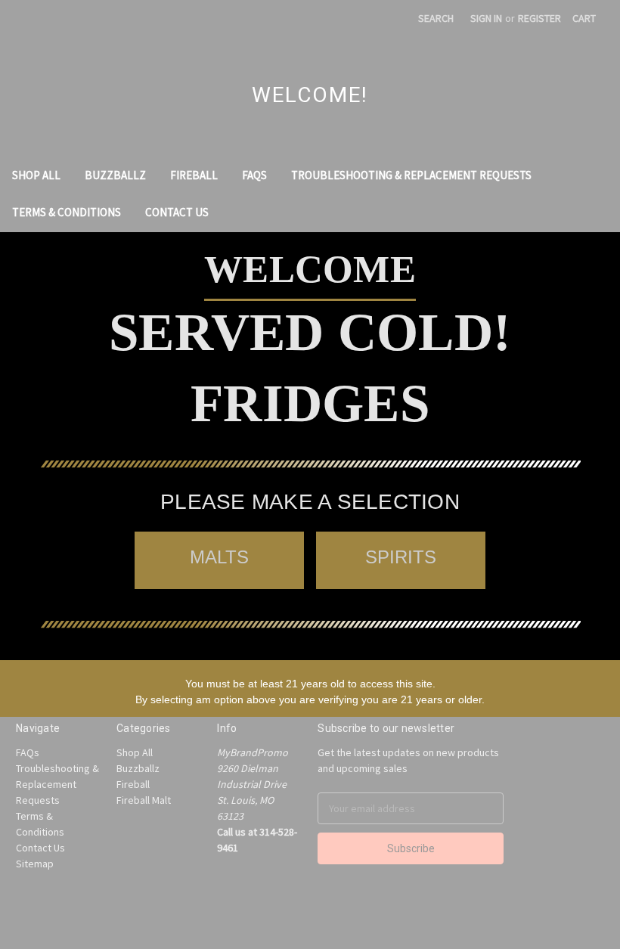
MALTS (219, 557)
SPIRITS (400, 557)
